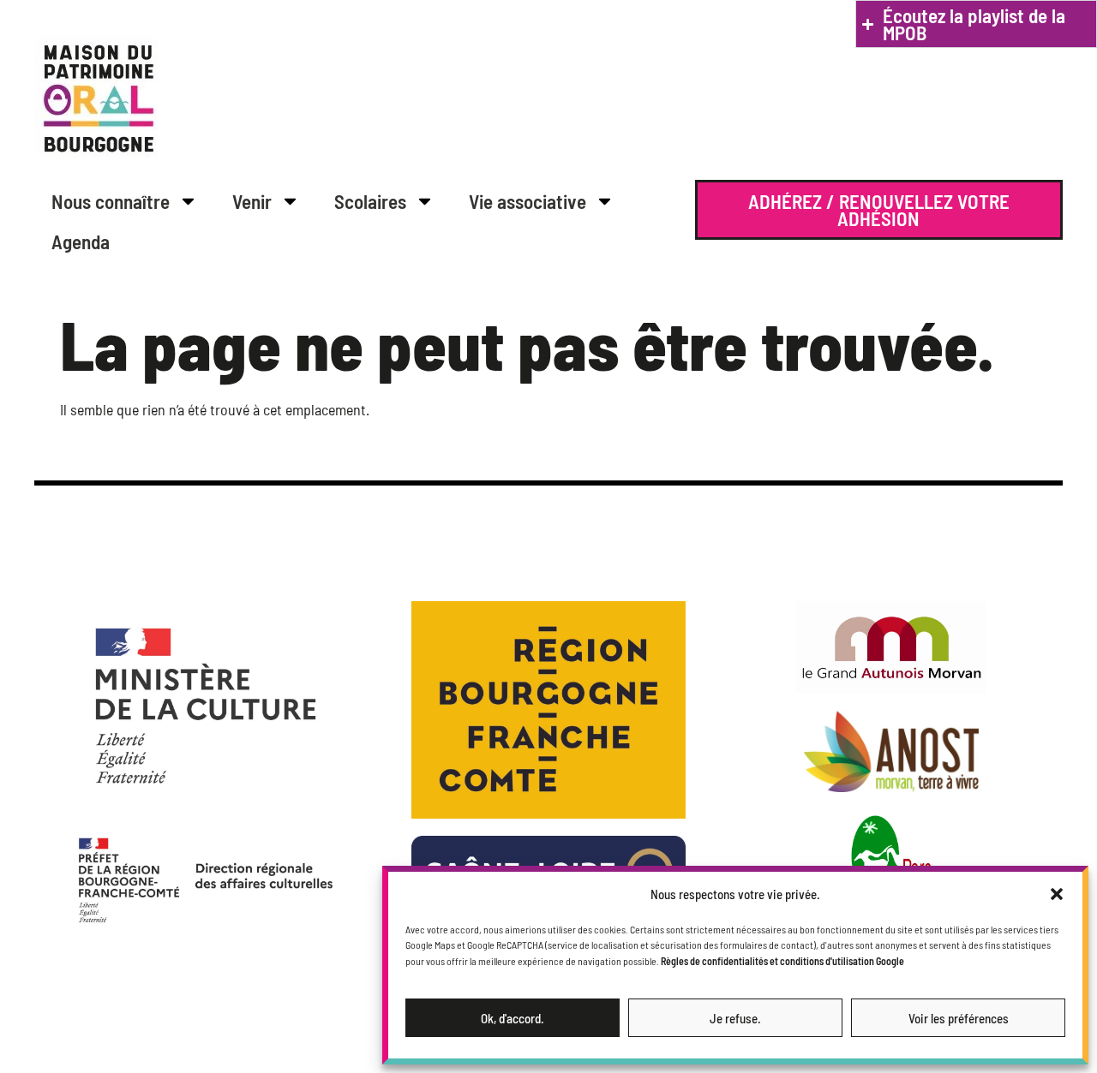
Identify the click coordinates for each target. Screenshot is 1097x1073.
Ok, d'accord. (512, 1018)
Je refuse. (735, 1018)
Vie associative (527, 201)
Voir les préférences (958, 1018)
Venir (252, 201)
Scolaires (370, 201)
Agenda (80, 241)
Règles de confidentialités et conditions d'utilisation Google (782, 961)
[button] (1056, 894)
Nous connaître (110, 201)
